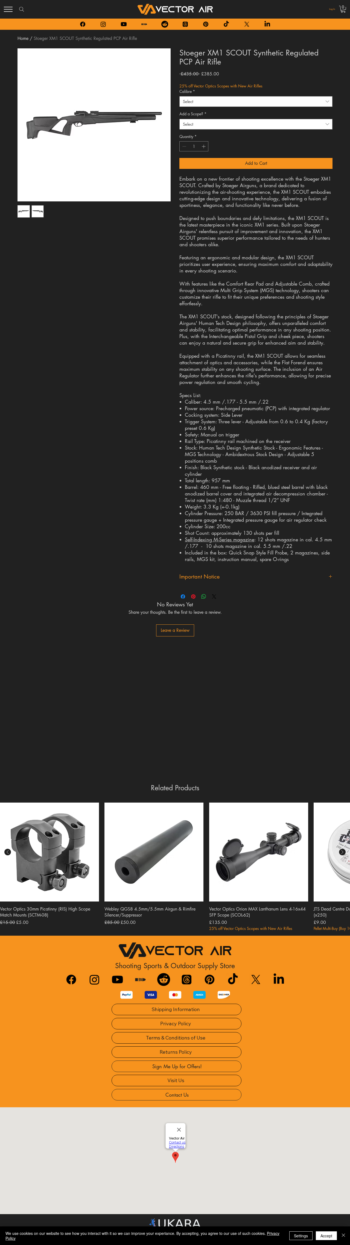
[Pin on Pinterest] (193, 596)
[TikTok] (226, 24)
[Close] (343, 1236)
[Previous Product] (7, 852)
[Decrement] (183, 146)
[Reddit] (164, 24)
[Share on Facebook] (183, 596)
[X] (246, 24)
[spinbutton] (194, 146)
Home (23, 38)
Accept (326, 1235)
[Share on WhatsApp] (203, 596)
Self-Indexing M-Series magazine (219, 539)
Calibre (187, 91)
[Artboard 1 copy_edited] (144, 24)
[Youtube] (123, 24)
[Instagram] (103, 24)
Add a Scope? (192, 113)
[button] (343, 9)
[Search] (21, 9)
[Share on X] (214, 596)
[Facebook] (82, 24)
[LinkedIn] (267, 24)
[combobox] (255, 101)
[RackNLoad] (140, 979)
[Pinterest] (205, 24)
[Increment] (204, 146)
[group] (175, 867)
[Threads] (185, 24)
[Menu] (8, 9)
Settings (301, 1235)
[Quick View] (49, 852)
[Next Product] (342, 852)
